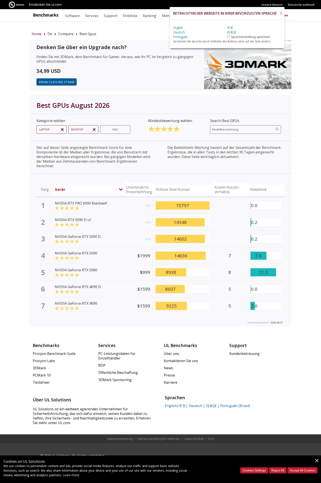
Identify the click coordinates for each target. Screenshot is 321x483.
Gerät (60, 189)
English (171, 405)
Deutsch (195, 405)
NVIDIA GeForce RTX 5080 (76, 270)
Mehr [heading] (166, 15)
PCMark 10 (42, 375)
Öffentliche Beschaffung (118, 372)
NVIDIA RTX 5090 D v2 (73, 219)
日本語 (211, 405)
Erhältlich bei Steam (56, 82)
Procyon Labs (44, 360)
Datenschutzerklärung (120, 439)
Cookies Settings (254, 470)
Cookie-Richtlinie (194, 439)
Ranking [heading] (149, 15)
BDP (101, 365)
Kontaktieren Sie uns (181, 360)
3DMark (39, 368)
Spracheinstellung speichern (250, 37)
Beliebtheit (258, 189)
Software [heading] (72, 15)
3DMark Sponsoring (115, 379)
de (50, 33)
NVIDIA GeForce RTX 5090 (76, 253)
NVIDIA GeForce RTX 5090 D (78, 236)
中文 (182, 405)
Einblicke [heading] (130, 15)
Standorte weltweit (301, 5)
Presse (169, 375)
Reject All (277, 470)
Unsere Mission (272, 5)
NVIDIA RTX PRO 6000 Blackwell (81, 203)
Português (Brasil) (235, 405)
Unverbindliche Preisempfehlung (139, 189)
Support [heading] (110, 15)
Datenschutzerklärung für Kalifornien (158, 439)
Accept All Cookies (302, 470)
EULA (211, 439)
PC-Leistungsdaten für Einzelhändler (116, 356)
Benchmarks (46, 15)
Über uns (171, 353)
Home (36, 33)
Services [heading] (91, 15)
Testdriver (41, 382)
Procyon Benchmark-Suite (54, 353)
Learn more (71, 475)
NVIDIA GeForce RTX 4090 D (78, 286)
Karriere (170, 382)
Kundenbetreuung (244, 353)
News (168, 368)
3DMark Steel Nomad (172, 189)
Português (180, 37)
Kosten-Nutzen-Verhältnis (226, 189)
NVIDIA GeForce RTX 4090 (76, 303)
